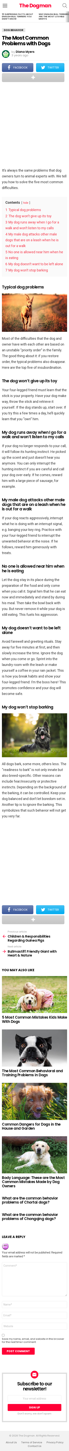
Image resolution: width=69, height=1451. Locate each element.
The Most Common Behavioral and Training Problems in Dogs (32, 1073)
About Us (11, 1442)
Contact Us (34, 1446)
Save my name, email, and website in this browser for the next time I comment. (33, 1340)
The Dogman (35, 5)
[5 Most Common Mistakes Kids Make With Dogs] (34, 994)
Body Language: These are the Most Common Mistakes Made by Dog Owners (33, 1182)
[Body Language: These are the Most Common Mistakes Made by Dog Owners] (34, 1154)
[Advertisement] (34, 125)
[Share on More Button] (33, 77)
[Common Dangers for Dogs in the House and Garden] (34, 1101)
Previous (2, 16)
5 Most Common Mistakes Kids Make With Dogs (34, 1019)
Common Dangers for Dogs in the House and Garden (31, 1126)
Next (67, 16)
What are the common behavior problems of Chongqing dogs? (30, 1216)
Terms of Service (31, 1442)
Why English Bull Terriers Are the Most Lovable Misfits (54, 16)
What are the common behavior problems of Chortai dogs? (30, 1200)
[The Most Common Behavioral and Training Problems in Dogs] (34, 1047)
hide (25, 202)
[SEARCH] (64, 5)
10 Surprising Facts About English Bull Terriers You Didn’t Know (17, 16)
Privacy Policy (55, 1442)
